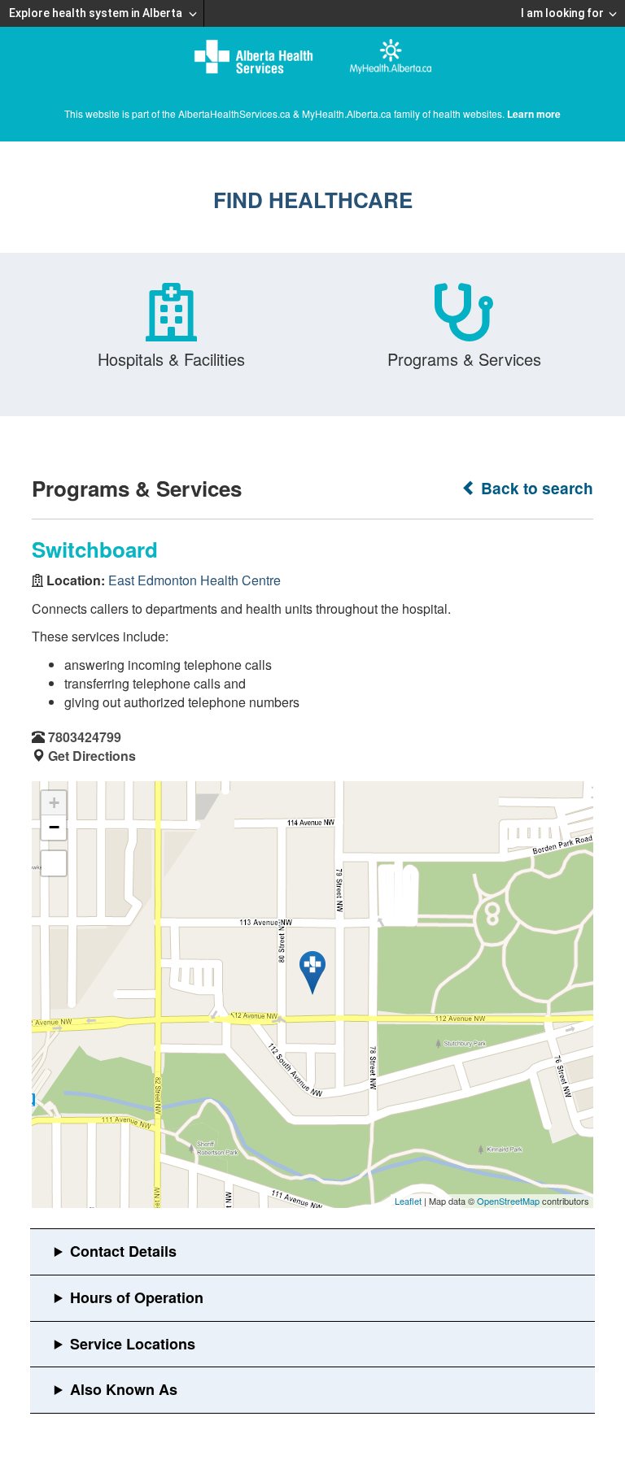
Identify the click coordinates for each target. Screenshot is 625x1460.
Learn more (534, 113)
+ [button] (54, 803)
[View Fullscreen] (54, 863)
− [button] (54, 827)
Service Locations (132, 1343)
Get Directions (92, 755)
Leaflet (408, 1200)
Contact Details (123, 1251)
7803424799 (84, 737)
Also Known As (123, 1389)
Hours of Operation (136, 1297)
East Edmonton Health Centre (194, 580)
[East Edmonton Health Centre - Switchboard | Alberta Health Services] (312, 973)
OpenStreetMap (508, 1200)
